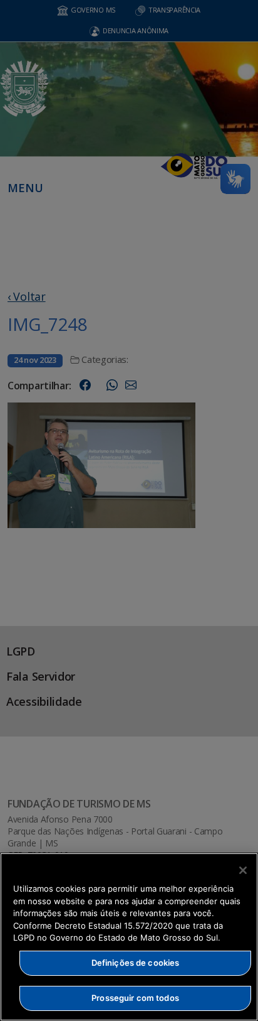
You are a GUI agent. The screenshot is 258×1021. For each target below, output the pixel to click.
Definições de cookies (135, 963)
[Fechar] (243, 870)
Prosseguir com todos (135, 998)
